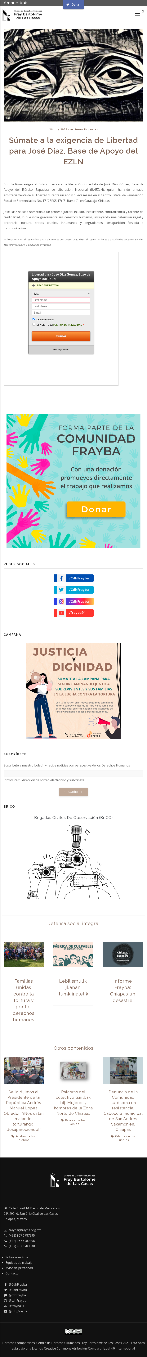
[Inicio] (23, 13)
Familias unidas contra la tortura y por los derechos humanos (23, 1000)
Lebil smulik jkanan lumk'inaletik (73, 987)
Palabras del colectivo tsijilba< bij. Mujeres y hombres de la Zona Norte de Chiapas (73, 1103)
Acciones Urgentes (84, 129)
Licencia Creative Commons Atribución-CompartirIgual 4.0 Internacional (83, 1348)
